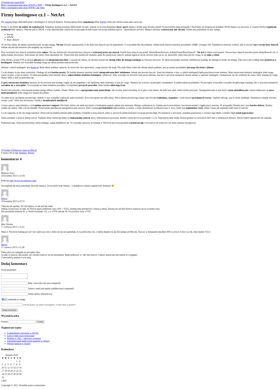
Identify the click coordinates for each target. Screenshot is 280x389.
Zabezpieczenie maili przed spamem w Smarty (28, 341)
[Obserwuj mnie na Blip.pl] (24, 150)
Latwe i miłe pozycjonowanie (20, 335)
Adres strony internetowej (40, 294)
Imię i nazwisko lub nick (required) (44, 283)
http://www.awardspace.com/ (23, 180)
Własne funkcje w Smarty (19, 343)
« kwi (3, 380)
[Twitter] (5, 150)
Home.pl (34, 67)
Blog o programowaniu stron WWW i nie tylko (23, 7)
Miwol (4, 198)
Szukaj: (4, 321)
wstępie (8, 22)
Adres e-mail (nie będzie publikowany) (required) (51, 288)
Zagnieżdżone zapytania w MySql (22, 333)
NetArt (103, 22)
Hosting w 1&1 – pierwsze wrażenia (24, 338)
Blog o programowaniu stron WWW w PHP (21, 5)
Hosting (23, 153)
